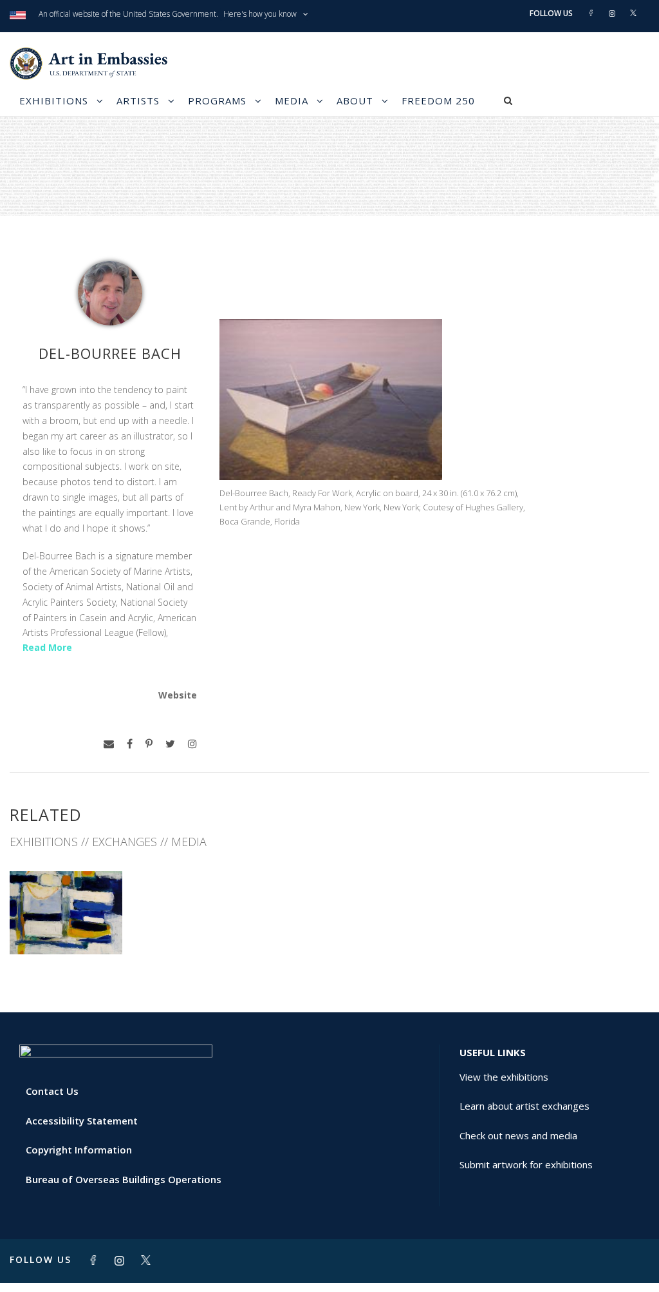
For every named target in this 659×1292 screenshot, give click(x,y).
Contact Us (52, 1091)
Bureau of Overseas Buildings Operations (123, 1179)
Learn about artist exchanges (524, 1105)
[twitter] (170, 744)
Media (291, 100)
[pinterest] (149, 744)
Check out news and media (518, 1135)
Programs (217, 100)
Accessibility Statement (82, 1120)
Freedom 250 (438, 100)
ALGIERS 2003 (65, 925)
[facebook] (130, 744)
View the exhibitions (503, 1076)
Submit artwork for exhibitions (526, 1164)
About (355, 100)
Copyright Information (79, 1149)
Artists (138, 100)
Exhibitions (53, 100)
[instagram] (192, 744)
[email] (109, 744)
